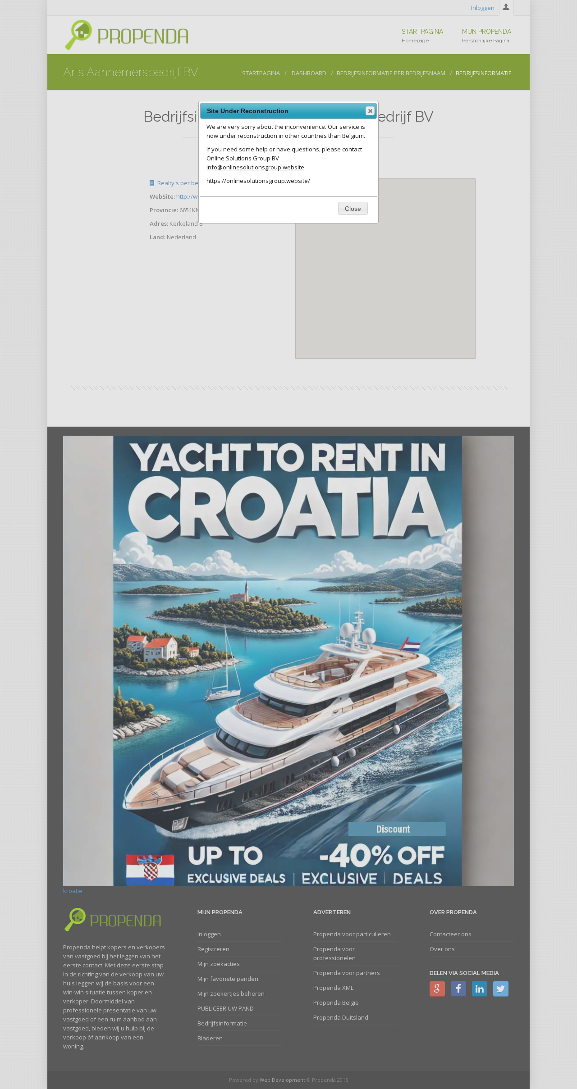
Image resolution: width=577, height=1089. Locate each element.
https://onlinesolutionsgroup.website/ (258, 181)
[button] (370, 110)
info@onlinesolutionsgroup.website (255, 167)
